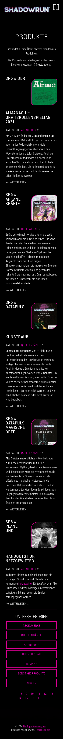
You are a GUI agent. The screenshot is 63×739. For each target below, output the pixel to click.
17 (39, 698)
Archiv (31, 683)
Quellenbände (31, 345)
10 (32, 694)
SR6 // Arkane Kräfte (13, 199)
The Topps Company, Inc (34, 726)
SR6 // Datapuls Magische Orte (15, 425)
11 (38, 694)
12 (45, 694)
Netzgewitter (25, 583)
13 (51, 694)
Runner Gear (31, 654)
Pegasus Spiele (43, 729)
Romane (31, 664)
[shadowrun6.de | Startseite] (26, 12)
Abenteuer (28, 130)
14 (20, 698)
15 (26, 698)
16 (32, 698)
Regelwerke (29, 229)
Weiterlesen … (19, 182)
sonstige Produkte (31, 673)
